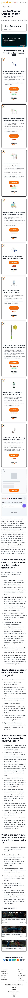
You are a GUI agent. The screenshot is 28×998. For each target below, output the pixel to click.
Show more (7, 29)
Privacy (14, 989)
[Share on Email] (23, 960)
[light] (20, 2)
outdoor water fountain (16, 519)
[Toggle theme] (25, 498)
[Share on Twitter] (7, 960)
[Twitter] (14, 996)
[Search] (23, 2)
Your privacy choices (14, 992)
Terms (14, 987)
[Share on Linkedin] (10, 960)
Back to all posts (7, 7)
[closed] (26, 2)
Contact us (14, 994)
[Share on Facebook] (4, 960)
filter (16, 538)
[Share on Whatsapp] (15, 960)
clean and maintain (16, 818)
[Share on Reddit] (18, 960)
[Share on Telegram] (13, 960)
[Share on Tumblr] (21, 960)
